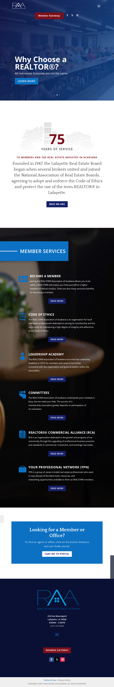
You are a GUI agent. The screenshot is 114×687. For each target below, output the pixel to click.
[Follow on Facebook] (67, 15)
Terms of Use (50, 680)
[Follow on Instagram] (77, 15)
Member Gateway (49, 15)
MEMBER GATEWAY (57, 650)
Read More (57, 301)
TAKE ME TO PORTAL (57, 553)
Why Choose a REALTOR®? (41, 63)
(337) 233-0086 (57, 626)
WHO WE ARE (57, 204)
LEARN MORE (26, 81)
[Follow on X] (72, 15)
